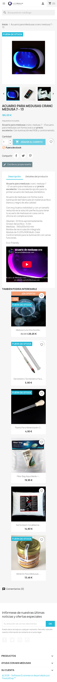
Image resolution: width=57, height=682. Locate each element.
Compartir (16, 155)
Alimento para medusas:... (28, 574)
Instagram (27, 640)
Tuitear (23, 155)
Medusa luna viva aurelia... (28, 330)
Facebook (4, 640)
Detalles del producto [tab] (36, 176)
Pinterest (30, 155)
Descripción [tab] (14, 176)
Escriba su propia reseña (19, 164)
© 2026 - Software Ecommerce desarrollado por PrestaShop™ (26, 677)
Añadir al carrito (29, 142)
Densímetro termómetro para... (28, 379)
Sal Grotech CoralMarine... (28, 525)
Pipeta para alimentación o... (28, 427)
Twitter (12, 640)
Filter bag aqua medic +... (28, 476)
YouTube (20, 640)
